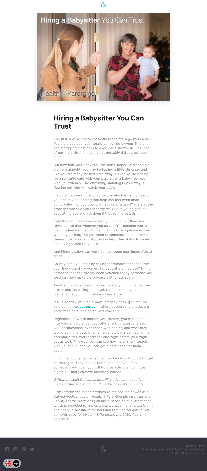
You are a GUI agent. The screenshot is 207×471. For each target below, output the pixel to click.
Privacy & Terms (194, 445)
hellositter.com (86, 307)
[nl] (16, 463)
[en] (8, 463)
